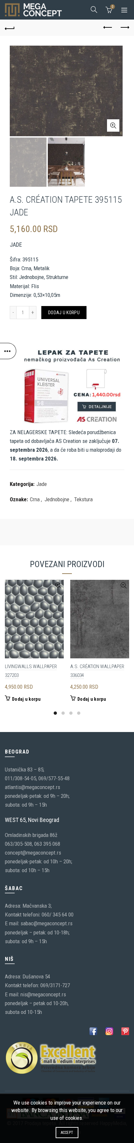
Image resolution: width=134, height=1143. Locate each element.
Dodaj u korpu (64, 312)
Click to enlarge (113, 125)
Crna (35, 499)
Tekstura (83, 499)
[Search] (94, 9)
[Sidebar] (8, 351)
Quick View (58, 585)
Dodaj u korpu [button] (26, 699)
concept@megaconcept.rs (33, 852)
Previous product (108, 27)
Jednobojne (57, 499)
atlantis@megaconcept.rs (32, 787)
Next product (124, 27)
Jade (41, 484)
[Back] (10, 27)
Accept (67, 1132)
